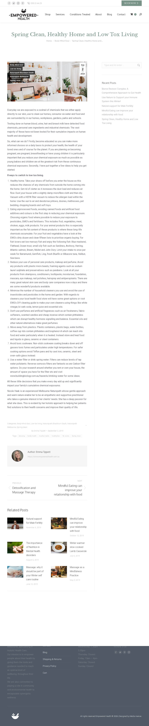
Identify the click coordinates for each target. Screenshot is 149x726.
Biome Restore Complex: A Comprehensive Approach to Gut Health (121, 91)
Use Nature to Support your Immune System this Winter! (119, 99)
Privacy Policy (49, 666)
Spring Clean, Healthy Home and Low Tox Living (120, 121)
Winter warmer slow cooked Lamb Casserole (78, 547)
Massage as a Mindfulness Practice (77, 571)
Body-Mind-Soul (16, 65)
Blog (45, 652)
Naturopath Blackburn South (22, 73)
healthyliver (56, 436)
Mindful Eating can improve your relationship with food (78, 524)
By (38, 431)
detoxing (22, 436)
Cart (45, 673)
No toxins (66, 436)
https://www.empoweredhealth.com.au (44, 457)
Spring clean (15, 81)
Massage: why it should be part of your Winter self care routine (35, 573)
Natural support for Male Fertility (34, 520)
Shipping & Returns (52, 659)
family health (32, 436)
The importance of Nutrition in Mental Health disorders (34, 549)
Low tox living (15, 69)
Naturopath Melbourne (19, 77)
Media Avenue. (136, 716)
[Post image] (15, 523)
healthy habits (44, 436)
